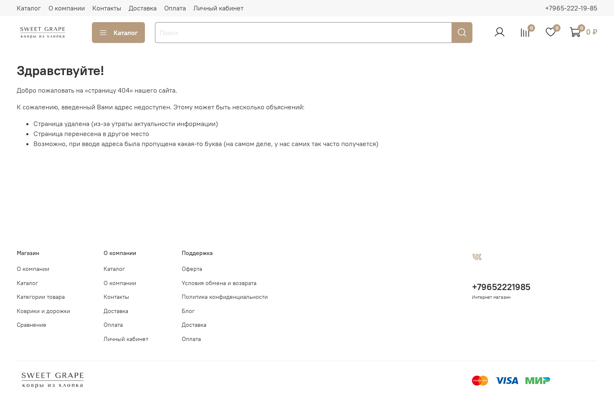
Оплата (175, 8)
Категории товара (41, 297)
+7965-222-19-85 (571, 8)
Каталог (29, 8)
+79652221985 (501, 287)
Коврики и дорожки (43, 311)
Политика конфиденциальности (225, 297)
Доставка (143, 8)
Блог (188, 311)
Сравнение (31, 324)
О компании (66, 8)
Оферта (192, 269)
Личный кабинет (218, 8)
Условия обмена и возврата (219, 283)
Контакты (106, 8)
